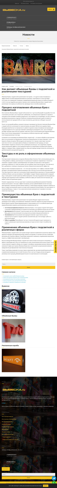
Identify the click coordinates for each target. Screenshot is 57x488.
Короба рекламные (6, 424)
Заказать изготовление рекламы (13, 483)
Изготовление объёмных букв (9, 419)
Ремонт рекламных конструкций (10, 439)
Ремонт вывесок (7, 437)
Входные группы (6, 432)
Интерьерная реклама (7, 421)
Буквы (17, 86)
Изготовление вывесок (7, 416)
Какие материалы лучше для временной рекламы (14, 280)
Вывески (17, 3)
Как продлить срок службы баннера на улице (13, 276)
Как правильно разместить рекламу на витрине (14, 279)
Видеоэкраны (5, 429)
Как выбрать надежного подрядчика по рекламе (14, 282)
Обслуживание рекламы (7, 434)
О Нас (3, 403)
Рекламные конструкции (36, 3)
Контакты (5, 469)
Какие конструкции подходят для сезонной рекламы (15, 277)
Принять (46, 485)
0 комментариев (28, 86)
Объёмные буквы (25, 3)
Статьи (20, 86)
